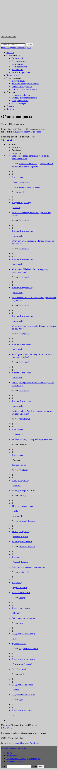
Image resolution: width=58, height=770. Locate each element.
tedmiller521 (24, 418)
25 (8, 727)
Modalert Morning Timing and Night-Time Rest (32, 439)
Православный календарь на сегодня (23, 758)
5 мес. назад (17, 177)
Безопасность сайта (21, 592)
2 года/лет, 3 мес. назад (22, 684)
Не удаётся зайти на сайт (23, 694)
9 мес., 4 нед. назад (20, 480)
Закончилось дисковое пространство (28, 566)
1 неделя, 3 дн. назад (21, 202)
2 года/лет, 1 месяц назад (23, 633)
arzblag (22, 191)
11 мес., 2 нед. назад (21, 531)
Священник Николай (22, 664)
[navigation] (29, 759)
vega (21, 623)
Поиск (34, 766)
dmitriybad (24, 571)
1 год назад (17, 557)
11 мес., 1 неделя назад (22, 505)
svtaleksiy (17, 207)
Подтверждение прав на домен (26, 186)
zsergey (22, 597)
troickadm (23, 469)
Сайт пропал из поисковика (24, 618)
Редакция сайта (20, 587)
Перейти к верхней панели (13, 747)
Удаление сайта (19, 464)
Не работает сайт (20, 669)
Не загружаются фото (22, 541)
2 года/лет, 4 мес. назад (22, 710)
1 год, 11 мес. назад (21, 608)
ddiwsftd (16, 613)
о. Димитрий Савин (28, 648)
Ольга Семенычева (21, 181)
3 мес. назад (17, 429)
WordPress (34, 742)
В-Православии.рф (15, 761)
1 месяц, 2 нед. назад (21, 344)
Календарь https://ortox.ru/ (23, 490)
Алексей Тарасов (27, 520)
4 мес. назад (17, 454)
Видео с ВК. (17, 515)
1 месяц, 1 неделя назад (22, 230)
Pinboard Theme (19, 742)
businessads (24, 220)
